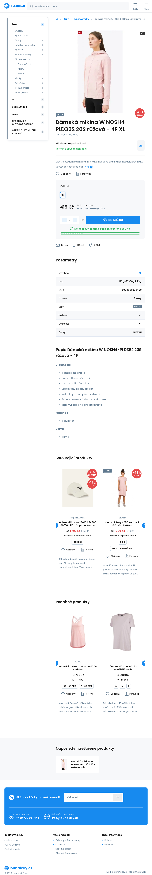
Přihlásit (117, 797)
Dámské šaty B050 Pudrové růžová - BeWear (122, 524)
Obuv (15, 114)
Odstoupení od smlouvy (68, 840)
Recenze (108, 844)
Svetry (21, 73)
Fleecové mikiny (26, 64)
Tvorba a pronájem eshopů (120, 871)
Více (86, 166)
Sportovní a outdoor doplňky (22, 123)
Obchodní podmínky (66, 853)
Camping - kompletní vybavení (24, 132)
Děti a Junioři (19, 106)
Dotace (108, 840)
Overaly (19, 30)
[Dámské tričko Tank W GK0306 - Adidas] (78, 632)
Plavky (18, 78)
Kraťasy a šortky (23, 54)
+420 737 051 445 (27, 818)
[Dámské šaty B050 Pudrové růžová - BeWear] (122, 488)
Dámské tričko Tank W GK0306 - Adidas (78, 668)
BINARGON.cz (141, 871)
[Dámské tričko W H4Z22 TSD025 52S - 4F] (122, 632)
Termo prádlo (22, 87)
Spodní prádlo (22, 35)
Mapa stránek (21, 873)
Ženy (66, 18)
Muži (14, 99)
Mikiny (21, 68)
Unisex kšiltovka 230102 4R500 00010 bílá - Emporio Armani (77, 524)
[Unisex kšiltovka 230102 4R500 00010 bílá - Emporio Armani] (78, 488)
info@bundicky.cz (65, 818)
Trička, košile (21, 92)
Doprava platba (64, 848)
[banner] (14, 6)
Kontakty (60, 844)
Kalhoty (19, 49)
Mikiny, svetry (81, 18)
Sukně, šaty (21, 83)
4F (140, 145)
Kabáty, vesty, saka (25, 45)
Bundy (18, 40)
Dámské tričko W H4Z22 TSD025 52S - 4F (122, 668)
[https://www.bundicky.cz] (57, 19)
